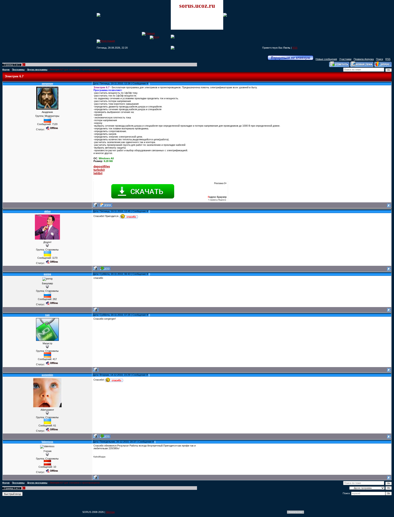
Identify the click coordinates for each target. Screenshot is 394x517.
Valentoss (47, 441)
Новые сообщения (326, 59)
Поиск (379, 59)
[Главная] (148, 33)
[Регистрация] (106, 40)
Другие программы (37, 69)
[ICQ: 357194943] (105, 268)
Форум (6, 69)
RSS (294, 47)
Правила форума (364, 59)
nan (47, 314)
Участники (345, 59)
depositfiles (101, 166)
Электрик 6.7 (56, 69)
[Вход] (154, 37)
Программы (18, 69)
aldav (47, 211)
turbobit (99, 170)
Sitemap (110, 512)
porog (47, 274)
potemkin (47, 374)
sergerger (47, 83)
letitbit (97, 173)
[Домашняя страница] (105, 205)
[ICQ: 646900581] (105, 436)
